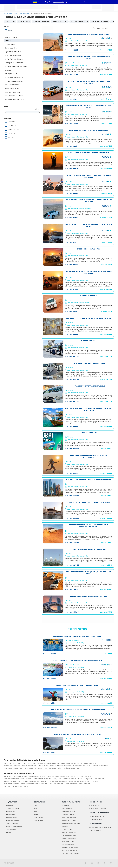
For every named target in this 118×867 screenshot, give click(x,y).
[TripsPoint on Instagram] (104, 863)
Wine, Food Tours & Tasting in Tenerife (78, 784)
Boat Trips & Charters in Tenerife (15, 779)
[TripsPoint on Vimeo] (111, 863)
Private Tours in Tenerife (37, 776)
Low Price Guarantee (12, 821)
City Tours (8, 70)
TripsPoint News (11, 829)
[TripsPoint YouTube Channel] (92, 863)
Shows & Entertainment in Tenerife (86, 781)
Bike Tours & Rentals (12, 92)
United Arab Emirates (24, 13)
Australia (36, 815)
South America (38, 818)
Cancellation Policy (12, 818)
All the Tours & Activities (12, 763)
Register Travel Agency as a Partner (100, 827)
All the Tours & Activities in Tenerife (15, 776)
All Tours (8, 41)
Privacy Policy (10, 812)
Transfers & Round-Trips (14, 77)
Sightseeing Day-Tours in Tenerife (78, 776)
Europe (36, 806)
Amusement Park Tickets (14, 81)
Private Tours (10, 44)
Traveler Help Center (12, 808)
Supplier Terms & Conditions (97, 808)
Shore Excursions (11, 48)
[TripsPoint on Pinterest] (86, 863)
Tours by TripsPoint (9, 13)
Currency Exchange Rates (14, 827)
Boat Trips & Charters (13, 55)
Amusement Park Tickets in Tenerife (61, 781)
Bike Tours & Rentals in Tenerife (37, 784)
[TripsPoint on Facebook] (98, 863)
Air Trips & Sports (11, 74)
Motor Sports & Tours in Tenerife (14, 784)
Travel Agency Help (95, 830)
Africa (36, 812)
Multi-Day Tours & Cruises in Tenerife (16, 786)
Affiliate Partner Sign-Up (96, 816)
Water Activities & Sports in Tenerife (39, 779)
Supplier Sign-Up (94, 806)
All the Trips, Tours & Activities (70, 853)
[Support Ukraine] (35, 2)
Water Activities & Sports (14, 59)
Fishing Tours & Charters (14, 63)
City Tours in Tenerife (57, 784)
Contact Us (9, 806)
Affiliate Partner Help (95, 819)
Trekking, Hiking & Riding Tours (16, 66)
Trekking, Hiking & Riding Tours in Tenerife (91, 779)
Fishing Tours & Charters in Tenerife (64, 779)
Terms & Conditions (12, 823)
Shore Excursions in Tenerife (56, 776)
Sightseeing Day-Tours (13, 52)
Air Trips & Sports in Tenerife (13, 781)
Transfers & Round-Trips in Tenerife (36, 781)
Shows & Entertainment (13, 85)
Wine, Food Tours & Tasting (14, 96)
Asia (16, 13)
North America (38, 821)
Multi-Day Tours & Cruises (14, 99)
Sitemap (8, 833)
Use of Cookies (10, 815)
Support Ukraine (58, 2)
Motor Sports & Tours (12, 88)
